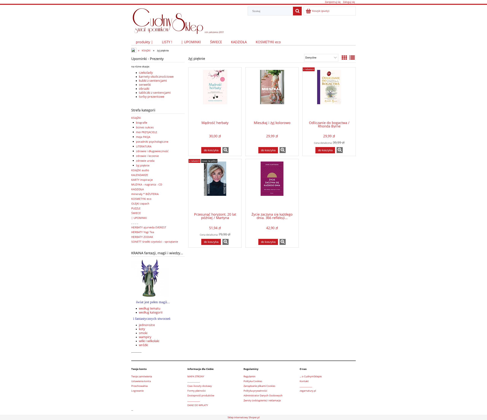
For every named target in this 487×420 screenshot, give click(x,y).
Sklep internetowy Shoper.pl (243, 417)
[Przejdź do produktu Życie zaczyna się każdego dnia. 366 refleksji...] (272, 185)
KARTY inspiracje (142, 180)
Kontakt (304, 381)
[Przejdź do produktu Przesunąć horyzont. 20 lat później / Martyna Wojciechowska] (215, 185)
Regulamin (249, 376)
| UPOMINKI (139, 218)
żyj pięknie (143, 165)
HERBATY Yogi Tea (142, 232)
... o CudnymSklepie (311, 376)
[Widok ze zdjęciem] (344, 57)
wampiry (145, 337)
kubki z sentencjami (153, 80)
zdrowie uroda (145, 160)
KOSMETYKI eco (141, 199)
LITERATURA (143, 146)
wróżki (143, 345)
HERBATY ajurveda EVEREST (148, 227)
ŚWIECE (136, 213)
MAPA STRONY (195, 376)
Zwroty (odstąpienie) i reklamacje (262, 400)
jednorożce (147, 325)
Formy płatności (196, 390)
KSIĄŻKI (136, 118)
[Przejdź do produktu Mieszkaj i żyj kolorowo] (272, 94)
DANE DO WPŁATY (197, 405)
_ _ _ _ (134, 222)
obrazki (144, 88)
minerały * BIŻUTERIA (145, 194)
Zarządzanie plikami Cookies (259, 386)
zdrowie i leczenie (147, 156)
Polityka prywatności (255, 390)
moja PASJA (143, 137)
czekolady (146, 72)
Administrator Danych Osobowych (263, 395)
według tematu (149, 308)
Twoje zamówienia (141, 376)
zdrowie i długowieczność (152, 151)
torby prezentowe (151, 96)
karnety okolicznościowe (156, 76)
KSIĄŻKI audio (140, 170)
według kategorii (150, 312)
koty (142, 329)
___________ (193, 381)
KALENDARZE (139, 175)
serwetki (145, 84)
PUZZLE (136, 208)
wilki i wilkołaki (149, 341)
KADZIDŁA (137, 189)
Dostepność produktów (200, 395)
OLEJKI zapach (140, 203)
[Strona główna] (180, 19)
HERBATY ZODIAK (142, 237)
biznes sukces (145, 127)
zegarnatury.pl (308, 390)
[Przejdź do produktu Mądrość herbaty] (215, 94)
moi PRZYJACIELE (146, 132)
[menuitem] (144, 42)
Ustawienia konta (141, 381)
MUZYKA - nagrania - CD (146, 184)
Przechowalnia (139, 386)
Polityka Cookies (253, 381)
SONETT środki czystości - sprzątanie (154, 241)
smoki (143, 333)
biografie (141, 122)
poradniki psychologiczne (152, 141)
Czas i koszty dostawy (199, 386)
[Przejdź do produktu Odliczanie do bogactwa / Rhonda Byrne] (329, 94)
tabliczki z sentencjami (155, 92)
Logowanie (137, 390)
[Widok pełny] (352, 57)
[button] (225, 150)
